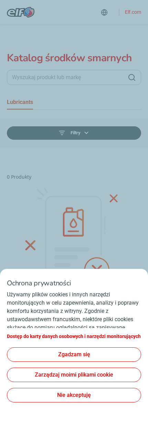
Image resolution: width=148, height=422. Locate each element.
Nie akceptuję (74, 395)
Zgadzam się (74, 354)
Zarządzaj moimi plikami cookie (74, 374)
